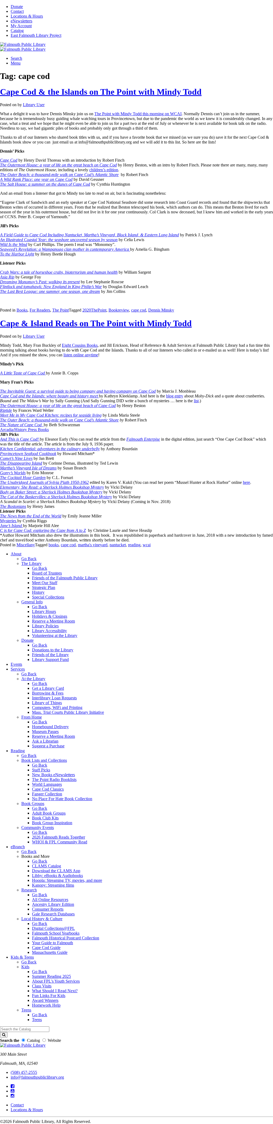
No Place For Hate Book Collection (62, 798)
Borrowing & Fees (47, 693)
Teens (26, 1010)
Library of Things (47, 702)
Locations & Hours (27, 16)
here (246, 482)
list (196, 400)
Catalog (17, 30)
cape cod (138, 310)
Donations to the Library (52, 650)
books (54, 545)
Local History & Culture (41, 918)
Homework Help (46, 1005)
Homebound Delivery (50, 726)
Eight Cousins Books (80, 345)
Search (16, 58)
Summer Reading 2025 (51, 976)
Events (16, 664)
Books (22, 310)
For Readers (40, 310)
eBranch (18, 846)
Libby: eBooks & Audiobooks (57, 875)
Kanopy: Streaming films (53, 885)
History (38, 592)
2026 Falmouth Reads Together (58, 837)
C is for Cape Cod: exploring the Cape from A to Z (43, 530)
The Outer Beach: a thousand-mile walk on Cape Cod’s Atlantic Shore (59, 420)
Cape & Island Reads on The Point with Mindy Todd (96, 323)
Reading (18, 750)
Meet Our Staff (44, 582)
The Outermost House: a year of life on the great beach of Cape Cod (58, 405)
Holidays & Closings (49, 616)
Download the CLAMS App (56, 870)
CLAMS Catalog (46, 866)
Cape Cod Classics (48, 789)
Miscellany (26, 545)
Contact (17, 11)
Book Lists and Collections (44, 760)
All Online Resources (50, 899)
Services (18, 669)
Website (54, 1040)
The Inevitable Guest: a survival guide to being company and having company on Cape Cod (78, 391)
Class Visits (41, 986)
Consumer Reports (47, 909)
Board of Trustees (47, 573)
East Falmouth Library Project (36, 35)
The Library (31, 563)
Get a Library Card (48, 688)
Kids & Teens (22, 957)
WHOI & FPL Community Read (59, 842)
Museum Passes (45, 731)
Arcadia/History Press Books (24, 429)
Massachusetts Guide (49, 952)
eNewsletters (21, 21)
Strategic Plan (43, 587)
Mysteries (8, 521)
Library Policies (45, 626)
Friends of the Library (50, 654)
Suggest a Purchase (48, 746)
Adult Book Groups (49, 813)
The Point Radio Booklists (54, 779)
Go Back (29, 558)
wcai (147, 545)
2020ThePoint (94, 310)
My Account (21, 25)
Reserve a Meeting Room (53, 621)
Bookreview (119, 310)
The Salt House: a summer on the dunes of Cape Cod (45, 184)
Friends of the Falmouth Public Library (65, 578)
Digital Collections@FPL (53, 928)
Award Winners (45, 1000)
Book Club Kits (45, 818)
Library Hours (44, 611)
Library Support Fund (50, 659)
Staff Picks (41, 770)
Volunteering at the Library (54, 635)
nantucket (118, 545)
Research (29, 890)
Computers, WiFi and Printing (57, 707)
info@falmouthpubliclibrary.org (37, 1077)
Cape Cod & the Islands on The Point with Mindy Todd (101, 92)
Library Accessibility (49, 630)
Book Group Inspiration (52, 822)
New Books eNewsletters (53, 774)
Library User (34, 104)
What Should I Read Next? (55, 991)
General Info (32, 602)
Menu (16, 63)
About (16, 554)
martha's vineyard (92, 545)
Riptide (6, 410)
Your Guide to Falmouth (52, 942)
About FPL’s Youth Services (56, 981)
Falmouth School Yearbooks (55, 933)
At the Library (33, 678)
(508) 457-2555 (24, 1072)
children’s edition (103, 170)
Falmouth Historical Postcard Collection (65, 938)
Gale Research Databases (53, 914)
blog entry (174, 396)
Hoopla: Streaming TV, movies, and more (67, 880)
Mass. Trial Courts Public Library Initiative (68, 712)
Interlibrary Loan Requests (54, 698)
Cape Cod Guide (46, 947)
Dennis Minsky (161, 310)
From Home (31, 717)
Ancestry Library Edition (53, 904)
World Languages (47, 784)
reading (134, 545)
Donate (17, 6)
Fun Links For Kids (48, 995)
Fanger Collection (47, 794)
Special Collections (48, 597)
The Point (60, 310)
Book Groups (32, 803)
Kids (25, 966)
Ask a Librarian (45, 741)
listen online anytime (80, 355)
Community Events (37, 827)
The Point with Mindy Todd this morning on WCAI (138, 113)
